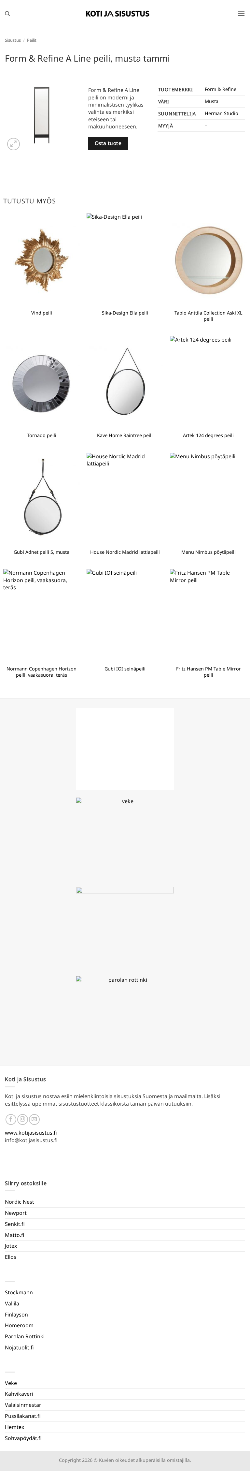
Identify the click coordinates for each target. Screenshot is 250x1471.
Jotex (11, 1245)
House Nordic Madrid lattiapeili (125, 552)
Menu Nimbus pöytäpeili (208, 552)
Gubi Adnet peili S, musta (41, 552)
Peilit (31, 40)
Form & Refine (220, 89)
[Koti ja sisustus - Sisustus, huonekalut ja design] (117, 14)
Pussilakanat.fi (23, 1416)
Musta (211, 101)
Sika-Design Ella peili (125, 313)
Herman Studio (221, 113)
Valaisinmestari (24, 1404)
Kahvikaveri (19, 1393)
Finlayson (16, 1314)
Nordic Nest (19, 1201)
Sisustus (13, 40)
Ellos (10, 1256)
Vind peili (41, 313)
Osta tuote (108, 143)
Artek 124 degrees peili (208, 435)
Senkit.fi (15, 1224)
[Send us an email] (34, 1119)
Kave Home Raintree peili (125, 435)
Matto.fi (14, 1235)
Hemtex (14, 1427)
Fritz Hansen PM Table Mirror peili (208, 672)
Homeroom (19, 1325)
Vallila (12, 1303)
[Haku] (7, 13)
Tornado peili (41, 435)
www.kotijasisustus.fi (31, 1132)
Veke (11, 1383)
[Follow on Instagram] (22, 1119)
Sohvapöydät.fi (23, 1438)
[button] (241, 14)
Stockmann (19, 1292)
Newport (16, 1212)
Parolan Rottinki (25, 1336)
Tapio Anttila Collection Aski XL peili (208, 316)
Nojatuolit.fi (19, 1347)
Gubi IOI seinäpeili (125, 669)
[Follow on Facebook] (11, 1119)
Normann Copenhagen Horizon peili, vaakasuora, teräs (41, 672)
